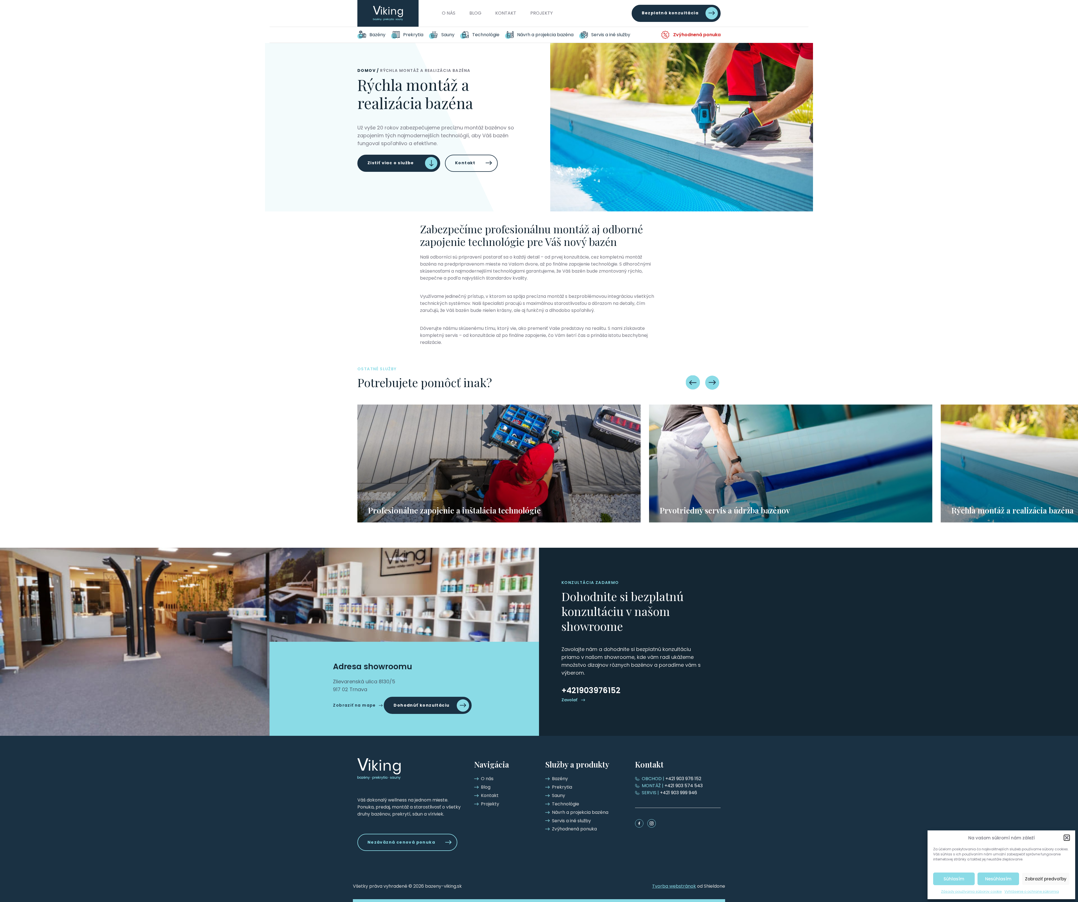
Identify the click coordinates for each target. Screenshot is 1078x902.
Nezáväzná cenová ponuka (401, 842)
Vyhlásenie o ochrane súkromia (1031, 891)
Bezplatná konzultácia (670, 13)
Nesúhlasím (998, 879)
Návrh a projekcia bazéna (545, 34)
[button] (1067, 838)
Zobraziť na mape (354, 705)
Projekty (541, 13)
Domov (366, 70)
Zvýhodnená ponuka (697, 34)
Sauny (448, 34)
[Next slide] (712, 382)
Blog (475, 13)
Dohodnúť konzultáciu (421, 705)
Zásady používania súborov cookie (971, 891)
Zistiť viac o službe (390, 163)
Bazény (377, 34)
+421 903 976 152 (671, 778)
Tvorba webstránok (674, 886)
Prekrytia (413, 34)
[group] (499, 463)
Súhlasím (954, 879)
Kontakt (505, 13)
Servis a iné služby (610, 34)
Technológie (485, 34)
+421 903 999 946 (669, 792)
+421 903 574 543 (672, 785)
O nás (448, 13)
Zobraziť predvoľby (1045, 879)
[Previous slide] (693, 382)
